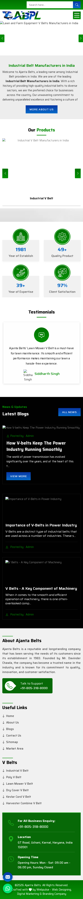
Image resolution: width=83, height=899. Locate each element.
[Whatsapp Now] (8, 888)
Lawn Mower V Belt (19, 784)
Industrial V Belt (17, 771)
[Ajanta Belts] (21, 15)
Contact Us (13, 735)
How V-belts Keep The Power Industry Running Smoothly (36, 446)
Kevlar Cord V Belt (18, 797)
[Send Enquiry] (8, 877)
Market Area (14, 748)
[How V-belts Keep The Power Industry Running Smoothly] (41, 427)
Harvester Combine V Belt (24, 803)
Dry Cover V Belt (17, 790)
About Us (12, 722)
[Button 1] (77, 4)
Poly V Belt (13, 777)
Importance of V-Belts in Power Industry (41, 525)
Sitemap (12, 742)
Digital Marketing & (29, 894)
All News (69, 412)
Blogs (10, 729)
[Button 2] (77, 15)
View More (18, 476)
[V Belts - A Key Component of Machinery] (41, 571)
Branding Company (54, 894)
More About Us (42, 109)
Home (10, 716)
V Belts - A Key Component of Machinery (41, 588)
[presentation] (5, 173)
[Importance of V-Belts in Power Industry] (41, 508)
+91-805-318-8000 (34, 688)
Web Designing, (62, 889)
